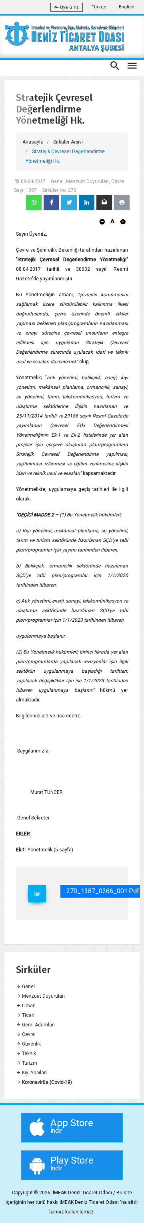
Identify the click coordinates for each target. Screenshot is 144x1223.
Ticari (27, 1015)
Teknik (28, 1053)
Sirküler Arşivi (68, 142)
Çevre (28, 1034)
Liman (28, 1005)
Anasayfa (33, 142)
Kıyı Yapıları (34, 1072)
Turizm (29, 1063)
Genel (28, 986)
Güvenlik (31, 1044)
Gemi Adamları (38, 1025)
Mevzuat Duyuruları (43, 996)
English (126, 7)
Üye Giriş (69, 7)
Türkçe (99, 7)
